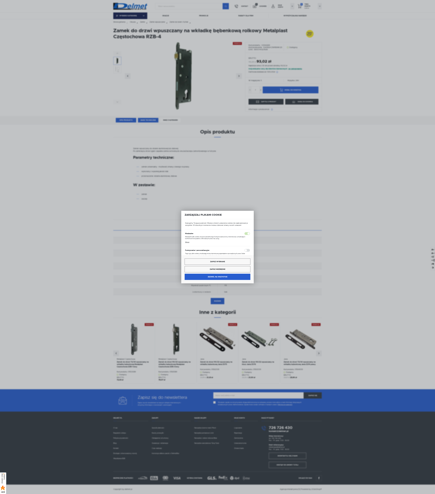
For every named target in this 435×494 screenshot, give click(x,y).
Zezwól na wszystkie (217, 277)
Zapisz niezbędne (217, 269)
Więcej (187, 242)
